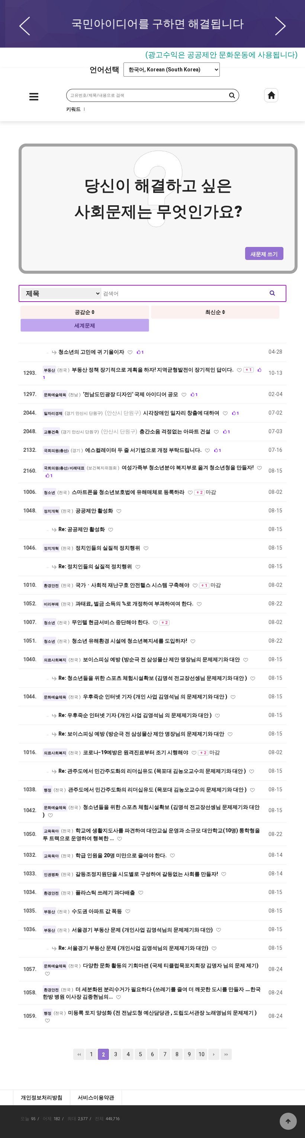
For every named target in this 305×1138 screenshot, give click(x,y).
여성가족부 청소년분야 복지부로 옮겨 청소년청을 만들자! (188, 467)
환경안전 (51, 586)
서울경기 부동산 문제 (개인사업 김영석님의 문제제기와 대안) (143, 930)
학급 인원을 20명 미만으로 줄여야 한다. (122, 855)
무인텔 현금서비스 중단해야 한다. (111, 622)
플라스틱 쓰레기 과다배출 (106, 893)
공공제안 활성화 (95, 511)
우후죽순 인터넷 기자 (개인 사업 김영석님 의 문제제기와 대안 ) (155, 697)
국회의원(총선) (56, 451)
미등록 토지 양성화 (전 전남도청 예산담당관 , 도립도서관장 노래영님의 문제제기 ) (162, 1013)
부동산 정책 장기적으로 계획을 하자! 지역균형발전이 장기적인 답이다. (153, 370)
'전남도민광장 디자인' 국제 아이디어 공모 (131, 394)
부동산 (49, 370)
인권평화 (51, 874)
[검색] (222, 95)
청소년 (49, 493)
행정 (47, 790)
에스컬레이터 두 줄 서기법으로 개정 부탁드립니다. (144, 450)
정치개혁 (51, 511)
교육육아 (51, 831)
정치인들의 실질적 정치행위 (108, 548)
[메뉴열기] (33, 99)
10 (201, 1054)
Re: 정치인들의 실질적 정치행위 (95, 566)
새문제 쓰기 (264, 254)
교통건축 (51, 432)
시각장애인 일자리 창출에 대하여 (163, 413)
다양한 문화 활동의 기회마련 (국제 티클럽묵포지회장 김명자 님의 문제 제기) (171, 965)
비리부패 (51, 604)
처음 (78, 1054)
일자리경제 (53, 413)
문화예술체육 (55, 395)
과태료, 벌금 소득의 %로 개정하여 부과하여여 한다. (135, 604)
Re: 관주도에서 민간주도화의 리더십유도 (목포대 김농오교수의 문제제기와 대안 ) (152, 771)
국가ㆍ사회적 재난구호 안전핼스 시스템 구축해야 (133, 585)
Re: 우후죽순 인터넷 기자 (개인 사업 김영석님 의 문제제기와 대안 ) (135, 715)
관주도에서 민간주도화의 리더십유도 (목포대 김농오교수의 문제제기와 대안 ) (158, 790)
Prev (24, 26)
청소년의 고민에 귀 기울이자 (91, 352)
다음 (213, 1054)
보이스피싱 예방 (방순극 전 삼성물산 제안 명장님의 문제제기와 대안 (162, 659)
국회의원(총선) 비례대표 (64, 468)
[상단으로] (288, 1121)
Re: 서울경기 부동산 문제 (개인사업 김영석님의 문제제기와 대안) (133, 948)
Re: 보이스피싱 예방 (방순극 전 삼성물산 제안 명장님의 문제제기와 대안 (141, 734)
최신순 (213, 312)
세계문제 (84, 325)
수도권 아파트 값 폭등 (97, 911)
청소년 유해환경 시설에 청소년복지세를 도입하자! (130, 641)
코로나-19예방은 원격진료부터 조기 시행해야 (136, 752)
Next (280, 26)
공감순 (83, 312)
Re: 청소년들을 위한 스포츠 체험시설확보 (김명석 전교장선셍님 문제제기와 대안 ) (152, 678)
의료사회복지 (55, 660)
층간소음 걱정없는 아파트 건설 (156, 431)
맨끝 (226, 1054)
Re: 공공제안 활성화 (81, 529)
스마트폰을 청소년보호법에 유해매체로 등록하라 (129, 492)
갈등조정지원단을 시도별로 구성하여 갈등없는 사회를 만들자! (147, 874)
